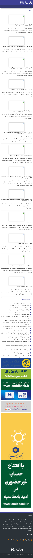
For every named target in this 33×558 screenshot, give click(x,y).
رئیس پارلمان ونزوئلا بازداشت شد (23, 286)
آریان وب (3, 554)
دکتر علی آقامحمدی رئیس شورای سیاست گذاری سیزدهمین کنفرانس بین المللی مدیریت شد (17, 133)
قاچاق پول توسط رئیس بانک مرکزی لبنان (22, 89)
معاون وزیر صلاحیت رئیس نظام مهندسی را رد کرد (19, 265)
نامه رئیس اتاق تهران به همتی (24, 243)
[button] (31, 6)
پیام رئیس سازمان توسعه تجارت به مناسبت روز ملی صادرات (17, 46)
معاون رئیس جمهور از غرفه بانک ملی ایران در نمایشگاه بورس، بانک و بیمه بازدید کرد (16, 177)
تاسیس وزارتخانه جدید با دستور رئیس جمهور (21, 155)
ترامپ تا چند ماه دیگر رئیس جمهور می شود (21, 111)
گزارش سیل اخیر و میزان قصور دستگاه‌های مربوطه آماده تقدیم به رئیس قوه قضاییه (16, 200)
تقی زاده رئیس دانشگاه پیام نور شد (23, 25)
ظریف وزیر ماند (28, 222)
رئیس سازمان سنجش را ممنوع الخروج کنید (21, 68)
